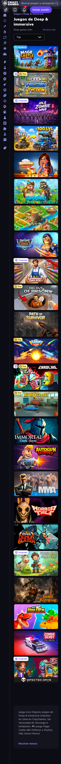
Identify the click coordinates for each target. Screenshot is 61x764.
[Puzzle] (5, 128)
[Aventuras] (5, 73)
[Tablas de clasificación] (5, 54)
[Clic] (5, 84)
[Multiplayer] (5, 48)
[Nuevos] (5, 26)
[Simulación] (5, 134)
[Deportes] (5, 95)
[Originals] (5, 43)
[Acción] (5, 62)
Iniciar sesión (41, 10)
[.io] (5, 112)
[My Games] (15, 10)
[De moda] (5, 32)
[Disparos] (5, 101)
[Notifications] (24, 10)
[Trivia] (5, 139)
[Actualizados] (5, 37)
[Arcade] (5, 68)
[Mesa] (5, 117)
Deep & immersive (33, 13)
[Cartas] (5, 79)
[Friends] (6, 10)
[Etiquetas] (5, 148)
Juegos (17, 13)
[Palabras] (5, 123)
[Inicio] (5, 15)
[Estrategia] (5, 106)
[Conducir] (5, 90)
